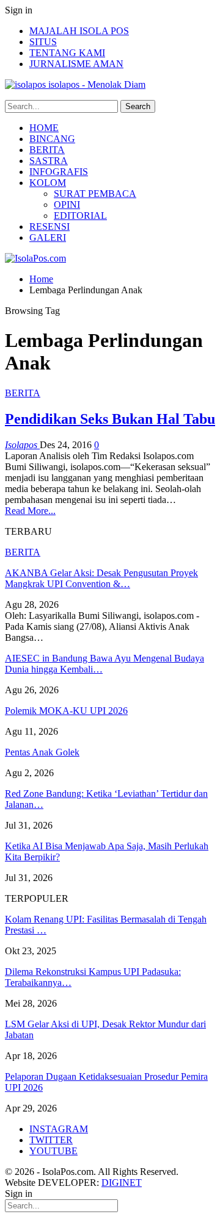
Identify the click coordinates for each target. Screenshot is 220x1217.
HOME (44, 128)
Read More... (30, 510)
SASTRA (48, 160)
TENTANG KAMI (67, 53)
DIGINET (121, 1182)
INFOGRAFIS (58, 171)
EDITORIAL (80, 215)
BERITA (47, 150)
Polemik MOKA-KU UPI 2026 (66, 710)
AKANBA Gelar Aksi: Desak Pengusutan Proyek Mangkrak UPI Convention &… (101, 578)
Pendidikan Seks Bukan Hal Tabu (110, 419)
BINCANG (52, 139)
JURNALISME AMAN (76, 64)
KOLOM (47, 182)
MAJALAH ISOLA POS (79, 31)
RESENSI (49, 226)
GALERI (47, 237)
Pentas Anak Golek (42, 752)
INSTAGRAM (58, 1129)
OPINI (67, 204)
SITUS (43, 42)
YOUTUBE (53, 1151)
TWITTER (51, 1140)
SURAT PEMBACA (95, 193)
